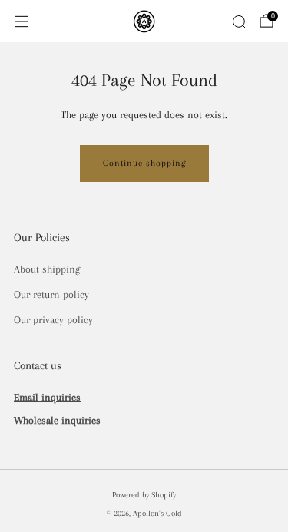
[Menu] (21, 21)
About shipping (47, 269)
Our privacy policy (53, 319)
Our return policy (51, 294)
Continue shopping (144, 163)
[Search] (239, 21)
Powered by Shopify (144, 495)
